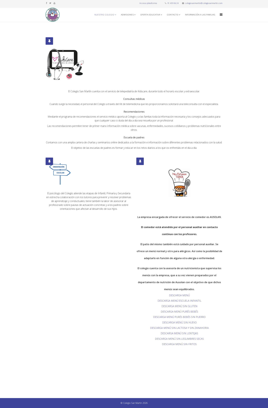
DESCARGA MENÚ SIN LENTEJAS (179, 333)
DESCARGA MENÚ (179, 295)
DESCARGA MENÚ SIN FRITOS (179, 344)
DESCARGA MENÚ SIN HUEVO (179, 322)
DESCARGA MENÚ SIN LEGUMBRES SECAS (179, 338)
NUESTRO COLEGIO (104, 14)
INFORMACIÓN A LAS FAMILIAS (200, 14)
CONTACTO (172, 14)
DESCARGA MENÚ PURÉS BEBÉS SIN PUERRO (179, 317)
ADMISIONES (127, 14)
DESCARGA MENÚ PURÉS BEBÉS (179, 311)
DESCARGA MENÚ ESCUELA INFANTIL (179, 300)
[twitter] (50, 3)
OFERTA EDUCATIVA (150, 14)
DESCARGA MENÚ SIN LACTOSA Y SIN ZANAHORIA (179, 328)
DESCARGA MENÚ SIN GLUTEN (179, 306)
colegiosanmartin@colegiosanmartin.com (203, 3)
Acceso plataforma (148, 3)
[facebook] (46, 3)
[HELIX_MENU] (221, 14)
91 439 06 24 (173, 3)
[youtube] (54, 3)
